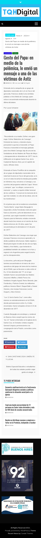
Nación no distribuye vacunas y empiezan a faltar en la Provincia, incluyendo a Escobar (20, 421)
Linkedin (22, 347)
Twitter (23, 342)
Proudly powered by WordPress (17, 531)
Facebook (10, 342)
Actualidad (7, 53)
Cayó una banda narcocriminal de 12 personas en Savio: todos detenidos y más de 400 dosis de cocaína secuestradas (19, 407)
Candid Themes (27, 533)
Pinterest (10, 347)
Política (15, 53)
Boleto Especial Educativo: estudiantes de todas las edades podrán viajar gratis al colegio (20, 369)
